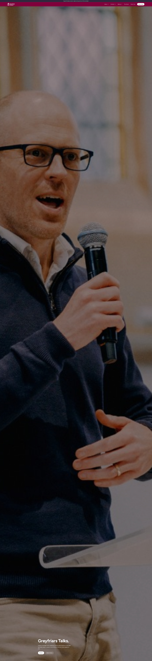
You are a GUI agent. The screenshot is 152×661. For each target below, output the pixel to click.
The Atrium (126, 4)
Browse (41, 652)
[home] (11, 4)
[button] (107, 4)
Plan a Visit (140, 4)
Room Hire (133, 4)
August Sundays (66, 1)
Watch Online (49, 652)
